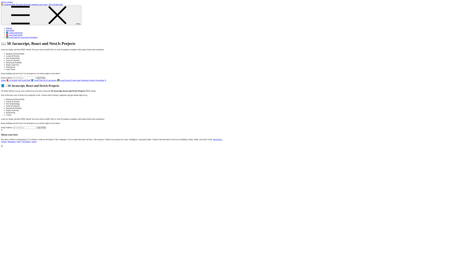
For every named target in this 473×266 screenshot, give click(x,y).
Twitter (4, 142)
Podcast (9, 28)
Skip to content (7, 2)
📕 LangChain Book (14, 35)
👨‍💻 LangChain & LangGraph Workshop (22, 37)
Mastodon (12, 142)
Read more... (218, 139)
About (34, 142)
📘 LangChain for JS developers (44, 80)
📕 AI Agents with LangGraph (18, 80)
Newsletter (10, 30)
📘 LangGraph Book (14, 33)
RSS (19, 142)
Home (3, 80)
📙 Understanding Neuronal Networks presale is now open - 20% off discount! (32, 4)
